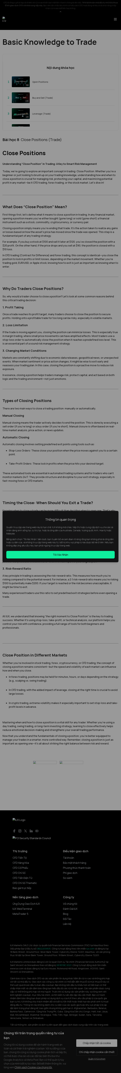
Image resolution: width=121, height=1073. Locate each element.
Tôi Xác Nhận (60, 554)
